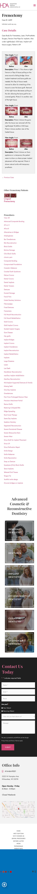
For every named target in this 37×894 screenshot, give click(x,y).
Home (19, 831)
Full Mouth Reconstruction (12, 314)
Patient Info (18, 849)
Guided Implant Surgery (12, 329)
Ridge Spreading (9, 411)
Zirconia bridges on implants (13, 483)
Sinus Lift (7, 443)
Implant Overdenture (10, 347)
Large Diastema (9, 361)
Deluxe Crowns (9, 275)
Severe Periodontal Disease (13, 429)
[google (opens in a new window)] (3, 871)
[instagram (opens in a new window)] (8, 871)
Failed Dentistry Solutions (12, 300)
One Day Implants (10, 390)
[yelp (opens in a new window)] (11, 871)
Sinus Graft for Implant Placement (15, 440)
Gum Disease (8, 332)
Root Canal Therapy (10, 415)
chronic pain (8, 257)
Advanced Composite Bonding (14, 221)
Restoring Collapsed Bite (12, 408)
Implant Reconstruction (11, 350)
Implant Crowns (9, 343)
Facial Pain (7, 297)
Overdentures (8, 393)
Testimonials (18, 846)
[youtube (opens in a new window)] (6, 871)
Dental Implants (9, 282)
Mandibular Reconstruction (13, 372)
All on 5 (6, 225)
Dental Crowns (9, 279)
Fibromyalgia (8, 304)
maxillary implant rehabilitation (14, 375)
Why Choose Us (18, 836)
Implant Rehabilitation (11, 354)
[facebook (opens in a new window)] (1, 871)
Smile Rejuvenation (10, 458)
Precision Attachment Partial (13, 400)
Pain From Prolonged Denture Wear (16, 397)
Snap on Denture (9, 461)
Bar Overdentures (9, 239)
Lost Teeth (7, 368)
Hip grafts (7, 336)
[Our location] (35, 871)
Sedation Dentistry (10, 422)
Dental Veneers (9, 286)
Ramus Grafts (8, 404)
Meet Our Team (18, 833)
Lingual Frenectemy (9, 200)
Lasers (6, 365)
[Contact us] (33, 871)
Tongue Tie (7, 476)
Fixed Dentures (9, 307)
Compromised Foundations (13, 264)
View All (7, 218)
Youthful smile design (11, 479)
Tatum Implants (9, 469)
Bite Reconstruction (10, 243)
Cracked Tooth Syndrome (12, 271)
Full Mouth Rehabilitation (12, 318)
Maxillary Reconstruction (12, 379)
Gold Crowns (8, 322)
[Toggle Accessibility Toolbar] (4, 884)
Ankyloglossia (8, 236)
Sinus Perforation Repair (12, 447)
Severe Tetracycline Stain (12, 433)
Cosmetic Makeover (10, 268)
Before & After (18, 841)
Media (19, 844)
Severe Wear (8, 436)
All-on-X (6, 228)
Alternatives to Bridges (11, 232)
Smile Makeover (9, 454)
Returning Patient (8, 711)
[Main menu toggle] (34, 5)
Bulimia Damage (9, 250)
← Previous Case (8, 177)
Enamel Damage (9, 293)
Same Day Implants (10, 418)
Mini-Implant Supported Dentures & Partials (18, 383)
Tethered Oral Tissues (11, 472)
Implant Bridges (9, 340)
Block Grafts (8, 246)
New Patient (7, 708)
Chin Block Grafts (10, 254)
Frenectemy (7, 311)
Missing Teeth (8, 386)
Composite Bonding (10, 261)
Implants (6, 357)
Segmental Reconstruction (12, 426)
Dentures (7, 289)
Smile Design (8, 451)
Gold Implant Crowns (11, 325)
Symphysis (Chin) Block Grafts (14, 465)
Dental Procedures (18, 838)
